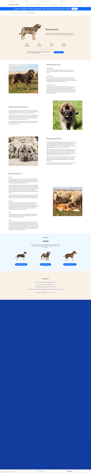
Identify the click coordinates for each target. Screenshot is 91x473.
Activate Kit (80, 1)
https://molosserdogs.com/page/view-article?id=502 (45, 286)
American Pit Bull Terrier (45, 264)
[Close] (89, 471)
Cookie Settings (69, 471)
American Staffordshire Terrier (69, 264)
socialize (32, 225)
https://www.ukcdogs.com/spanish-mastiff (45, 284)
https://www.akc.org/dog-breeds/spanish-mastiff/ (45, 282)
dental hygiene (18, 207)
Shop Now (74, 8)
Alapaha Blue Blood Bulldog (21, 264)
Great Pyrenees (67, 147)
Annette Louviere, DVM (50, 292)
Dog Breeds (19, 12)
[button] (81, 259)
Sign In (76, 4)
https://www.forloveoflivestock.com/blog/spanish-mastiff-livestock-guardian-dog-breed (45, 289)
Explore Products (59, 52)
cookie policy (40, 470)
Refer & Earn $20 (64, 1)
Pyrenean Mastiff (58, 147)
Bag (81, 4)
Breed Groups (25, 12)
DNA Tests (14, 12)
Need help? (27, 1)
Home (10, 12)
